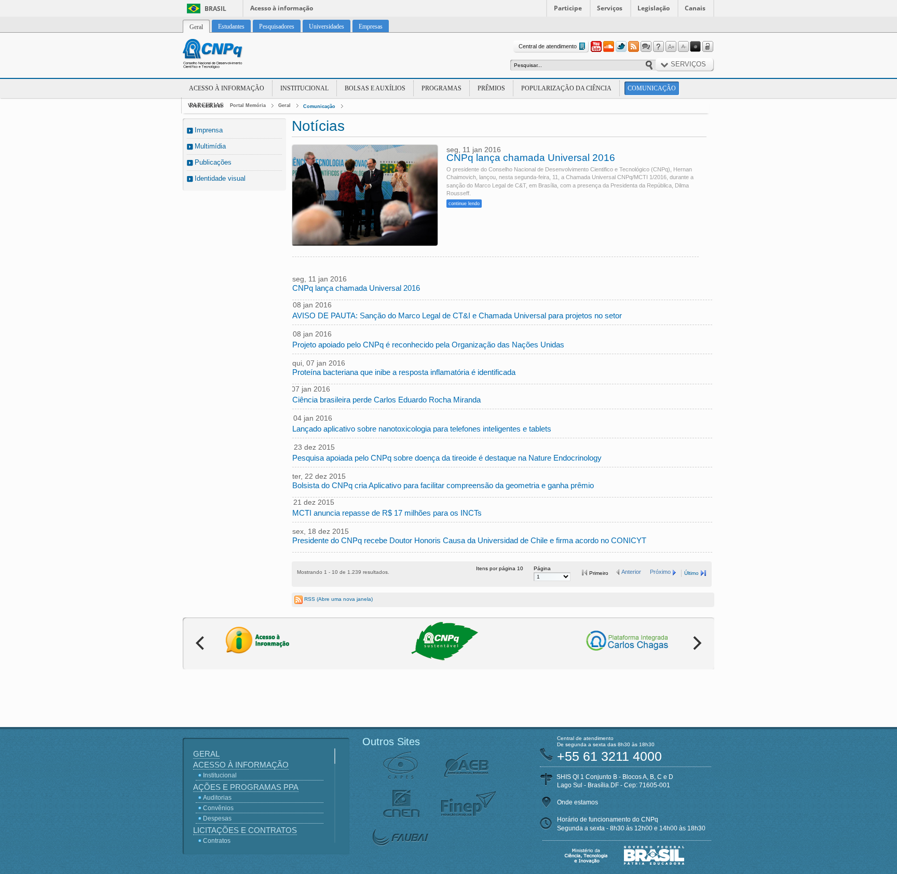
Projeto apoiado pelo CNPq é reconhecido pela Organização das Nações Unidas (428, 344)
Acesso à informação (281, 8)
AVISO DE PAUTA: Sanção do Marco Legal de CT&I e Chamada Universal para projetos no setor (457, 315)
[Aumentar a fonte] (670, 46)
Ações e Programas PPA (245, 787)
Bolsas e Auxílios (375, 88)
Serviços (609, 8)
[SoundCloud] (608, 46)
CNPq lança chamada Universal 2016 (530, 158)
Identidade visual (220, 178)
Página (542, 568)
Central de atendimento (548, 46)
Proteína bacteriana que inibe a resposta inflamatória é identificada (403, 372)
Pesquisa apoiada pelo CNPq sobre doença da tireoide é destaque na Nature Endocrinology (447, 457)
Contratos (216, 840)
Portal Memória (248, 105)
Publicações (213, 162)
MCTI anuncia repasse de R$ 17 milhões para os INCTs (387, 512)
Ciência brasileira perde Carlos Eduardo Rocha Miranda (386, 399)
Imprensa (209, 130)
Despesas (217, 818)
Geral (284, 105)
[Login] (708, 46)
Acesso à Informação (226, 88)
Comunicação (652, 88)
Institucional (304, 88)
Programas (441, 88)
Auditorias (217, 797)
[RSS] (633, 46)
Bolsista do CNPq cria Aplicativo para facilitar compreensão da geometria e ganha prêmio (443, 485)
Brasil (215, 8)
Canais (695, 8)
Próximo (660, 572)
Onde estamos (577, 802)
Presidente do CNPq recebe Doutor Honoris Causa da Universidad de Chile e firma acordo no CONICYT (469, 540)
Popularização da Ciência (566, 88)
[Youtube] (596, 46)
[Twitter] (621, 46)
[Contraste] (695, 46)
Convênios (218, 808)
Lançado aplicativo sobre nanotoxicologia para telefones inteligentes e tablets (421, 428)
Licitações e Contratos (245, 830)
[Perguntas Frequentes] (658, 46)
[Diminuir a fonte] (683, 46)
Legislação (653, 8)
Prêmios (491, 88)
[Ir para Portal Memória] (225, 55)
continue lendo (464, 203)
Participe (568, 8)
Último (691, 573)
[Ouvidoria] (645, 46)
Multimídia (210, 146)
